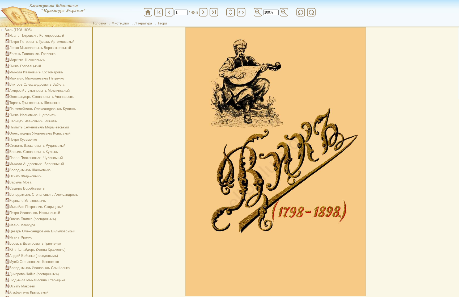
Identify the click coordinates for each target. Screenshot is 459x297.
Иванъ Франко (20, 237)
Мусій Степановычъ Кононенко (34, 262)
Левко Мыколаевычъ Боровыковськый (40, 48)
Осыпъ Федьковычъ (25, 176)
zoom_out (258, 12)
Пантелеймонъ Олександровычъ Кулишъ (42, 109)
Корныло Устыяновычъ (27, 201)
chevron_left (169, 12)
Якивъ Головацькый (25, 66)
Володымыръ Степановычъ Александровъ (43, 194)
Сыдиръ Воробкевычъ (27, 188)
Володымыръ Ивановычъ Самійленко (39, 268)
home (148, 12)
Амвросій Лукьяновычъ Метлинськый (39, 91)
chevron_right (203, 12)
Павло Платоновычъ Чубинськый (36, 158)
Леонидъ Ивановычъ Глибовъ (33, 121)
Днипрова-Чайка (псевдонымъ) (34, 274)
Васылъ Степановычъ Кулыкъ (33, 152)
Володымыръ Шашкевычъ (30, 170)
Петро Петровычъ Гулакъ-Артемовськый (41, 42)
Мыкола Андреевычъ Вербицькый (36, 164)
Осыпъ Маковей (22, 286)
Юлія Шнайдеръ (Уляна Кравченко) (37, 250)
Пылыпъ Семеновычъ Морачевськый (39, 127)
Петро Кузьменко (23, 139)
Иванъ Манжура (22, 225)
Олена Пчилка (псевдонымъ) (32, 219)
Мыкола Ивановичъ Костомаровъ (36, 72)
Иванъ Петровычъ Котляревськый (36, 35)
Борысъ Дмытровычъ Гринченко (35, 243)
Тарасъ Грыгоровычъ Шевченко (34, 103)
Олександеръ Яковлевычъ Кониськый (39, 133)
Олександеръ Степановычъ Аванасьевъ (41, 97)
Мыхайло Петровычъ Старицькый (36, 207)
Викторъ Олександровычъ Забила (36, 84)
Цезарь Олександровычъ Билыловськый (42, 231)
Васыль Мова (20, 182)
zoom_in (284, 12)
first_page (158, 12)
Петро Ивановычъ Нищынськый (34, 213)
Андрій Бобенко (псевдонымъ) (33, 256)
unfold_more (230, 12)
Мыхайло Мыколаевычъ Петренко (36, 78)
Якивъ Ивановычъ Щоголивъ (32, 115)
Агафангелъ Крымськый (28, 292)
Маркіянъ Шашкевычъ (27, 60)
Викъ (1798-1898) (18, 30)
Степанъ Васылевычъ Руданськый (37, 146)
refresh (300, 12)
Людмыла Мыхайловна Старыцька (37, 280)
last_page (214, 12)
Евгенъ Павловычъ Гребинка (32, 54)
